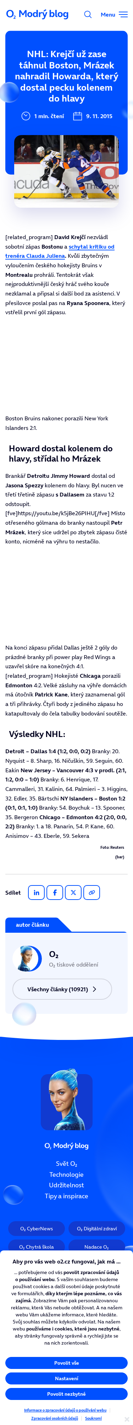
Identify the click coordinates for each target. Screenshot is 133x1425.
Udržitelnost (66, 1185)
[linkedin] (36, 892)
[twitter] (73, 892)
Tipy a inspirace (66, 1196)
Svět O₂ (66, 1164)
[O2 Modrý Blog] (38, 14)
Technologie (66, 1174)
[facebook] (54, 892)
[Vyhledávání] (88, 14)
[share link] (91, 892)
